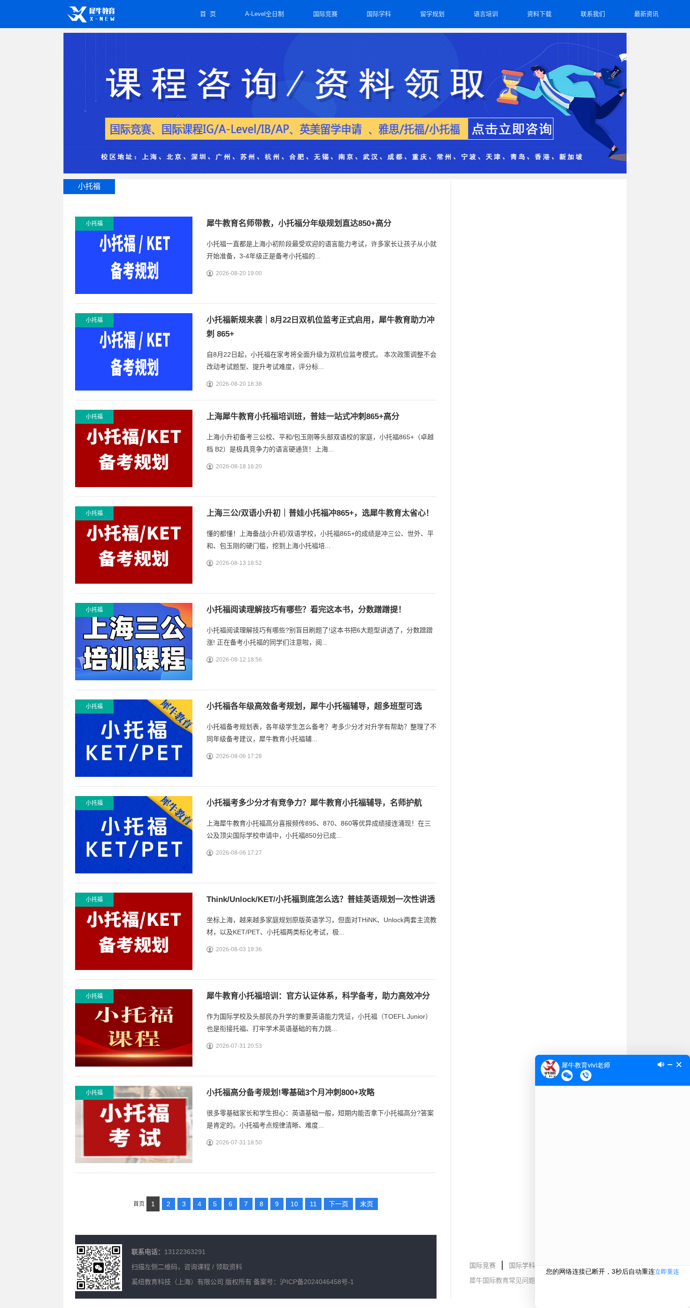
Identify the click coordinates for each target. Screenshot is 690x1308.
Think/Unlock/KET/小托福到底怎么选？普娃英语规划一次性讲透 (321, 899)
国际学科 (379, 13)
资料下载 (539, 13)
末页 (366, 1204)
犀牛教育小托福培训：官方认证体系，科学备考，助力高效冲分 (318, 996)
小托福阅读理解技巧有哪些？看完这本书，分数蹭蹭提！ (306, 609)
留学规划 (432, 13)
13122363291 (185, 1251)
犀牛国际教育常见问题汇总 (508, 1280)
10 (294, 1204)
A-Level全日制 (264, 13)
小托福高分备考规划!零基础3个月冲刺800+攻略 (291, 1092)
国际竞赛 (325, 13)
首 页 (208, 13)
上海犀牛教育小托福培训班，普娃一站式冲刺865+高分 (303, 416)
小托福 (94, 223)
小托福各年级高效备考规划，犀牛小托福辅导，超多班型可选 (314, 706)
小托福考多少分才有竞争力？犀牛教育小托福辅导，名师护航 (314, 802)
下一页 (338, 1204)
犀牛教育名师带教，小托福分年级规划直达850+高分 (299, 223)
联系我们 (593, 13)
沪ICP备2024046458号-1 (317, 1281)
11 (313, 1204)
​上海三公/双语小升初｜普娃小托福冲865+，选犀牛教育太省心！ (320, 513)
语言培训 (486, 13)
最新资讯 (646, 13)
